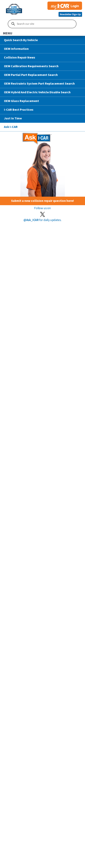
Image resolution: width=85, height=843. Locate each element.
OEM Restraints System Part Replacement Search (39, 83)
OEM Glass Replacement (21, 101)
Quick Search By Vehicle (21, 40)
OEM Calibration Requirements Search (31, 66)
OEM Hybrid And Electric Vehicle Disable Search (37, 92)
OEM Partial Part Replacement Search (31, 75)
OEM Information (16, 49)
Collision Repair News (19, 57)
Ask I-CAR (11, 127)
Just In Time (13, 118)
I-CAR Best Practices (18, 110)
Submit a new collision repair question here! (42, 201)
